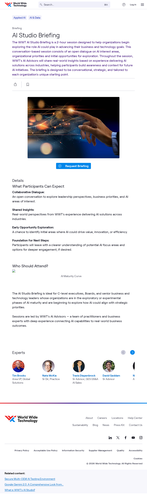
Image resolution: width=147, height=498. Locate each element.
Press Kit (119, 425)
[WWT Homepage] (16, 4)
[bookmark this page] (27, 84)
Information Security (73, 450)
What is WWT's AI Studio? (20, 489)
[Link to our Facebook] (125, 437)
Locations (117, 417)
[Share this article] (14, 84)
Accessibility (135, 450)
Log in (133, 4)
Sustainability (80, 425)
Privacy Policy (22, 450)
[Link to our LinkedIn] (110, 437)
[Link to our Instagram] (140, 437)
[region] (73, 366)
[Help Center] (123, 4)
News (106, 425)
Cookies (138, 458)
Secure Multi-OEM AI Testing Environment (30, 478)
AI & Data (35, 17)
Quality (120, 450)
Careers (102, 417)
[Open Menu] (142, 4)
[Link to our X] (117, 437)
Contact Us (135, 425)
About (89, 417)
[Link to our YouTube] (133, 437)
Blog (95, 425)
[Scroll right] (133, 352)
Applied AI (19, 17)
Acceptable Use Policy (45, 450)
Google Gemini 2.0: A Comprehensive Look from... (34, 484)
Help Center (135, 417)
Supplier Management (100, 450)
